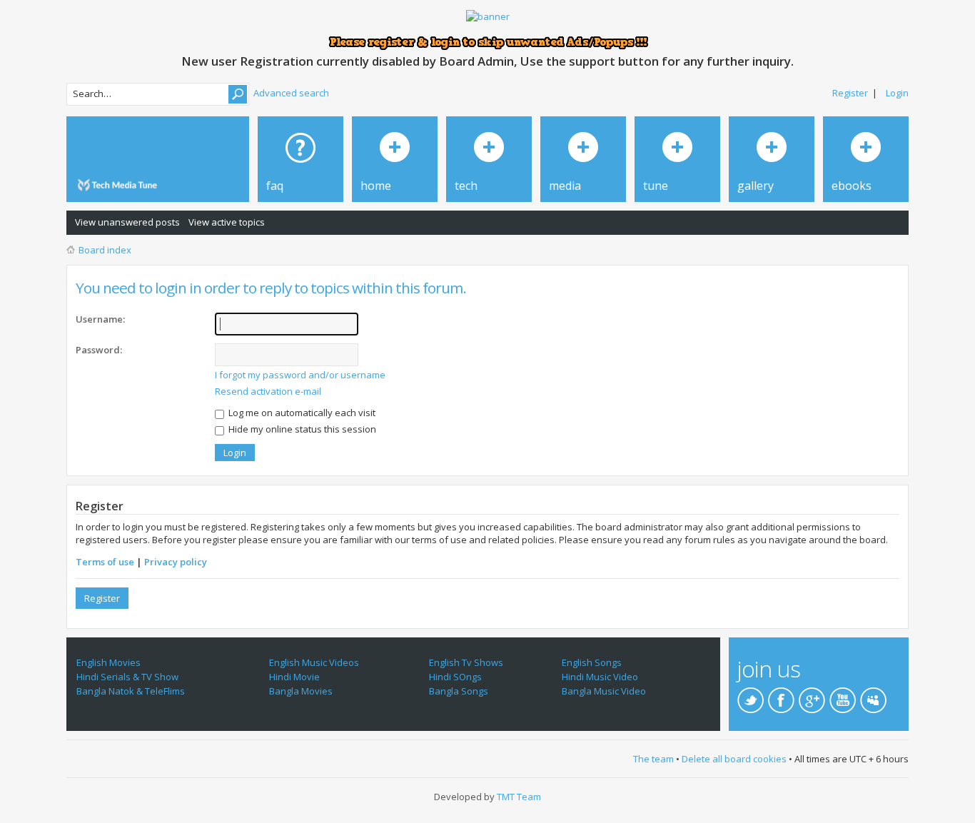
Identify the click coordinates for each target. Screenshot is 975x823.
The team (653, 758)
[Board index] (119, 185)
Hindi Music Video (600, 676)
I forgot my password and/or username (300, 374)
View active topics (226, 222)
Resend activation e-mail (268, 391)
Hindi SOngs (455, 676)
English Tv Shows (466, 662)
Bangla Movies (301, 691)
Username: (100, 319)
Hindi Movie (294, 676)
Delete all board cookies (734, 758)
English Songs (592, 662)
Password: (99, 349)
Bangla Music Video (604, 691)
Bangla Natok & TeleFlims (130, 691)
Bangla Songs (458, 691)
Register (850, 92)
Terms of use (105, 561)
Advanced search (291, 92)
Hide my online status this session (301, 429)
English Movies (108, 662)
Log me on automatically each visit (300, 412)
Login (897, 92)
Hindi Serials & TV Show (127, 676)
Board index (105, 249)
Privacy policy (175, 561)
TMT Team (519, 796)
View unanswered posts (127, 222)
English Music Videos (314, 662)
